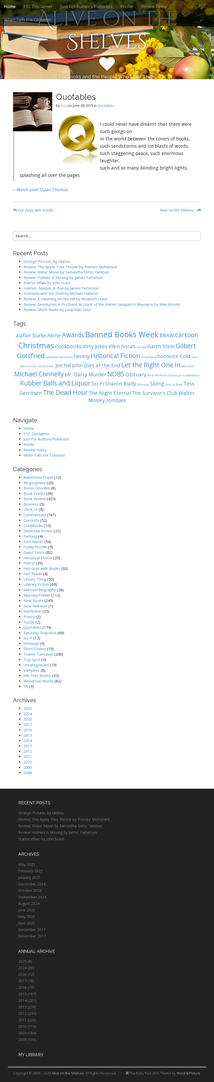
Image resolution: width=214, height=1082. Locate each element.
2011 (27, 756)
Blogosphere (34, 482)
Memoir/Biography (39, 589)
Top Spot (31, 659)
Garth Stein (161, 346)
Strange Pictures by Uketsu (46, 261)
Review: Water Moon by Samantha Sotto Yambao (66, 272)
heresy (82, 356)
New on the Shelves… (178, 210)
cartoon (186, 335)
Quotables (106, 105)
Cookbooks (68, 346)
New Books (33, 600)
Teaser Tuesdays (38, 654)
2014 (27, 740)
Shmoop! (31, 643)
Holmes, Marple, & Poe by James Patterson (61, 288)
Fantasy (141, 347)
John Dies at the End (96, 365)
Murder (97, 374)
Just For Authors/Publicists (86, 6)
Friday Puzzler (35, 546)
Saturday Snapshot (39, 632)
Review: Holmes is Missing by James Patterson (63, 277)
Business (31, 504)
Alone (54, 335)
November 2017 (32, 936)
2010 (27, 762)
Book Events (34, 493)
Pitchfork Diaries (166, 375)
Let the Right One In (151, 364)
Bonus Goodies (36, 488)
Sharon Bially (120, 383)
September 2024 (32, 896)
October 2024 (29, 890)
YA (25, 686)
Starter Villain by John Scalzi (46, 282)
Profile (126, 6)
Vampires (31, 670)
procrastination (189, 375)
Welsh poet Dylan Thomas (42, 189)
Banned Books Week (121, 334)
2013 (27, 745)
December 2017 (31, 929)
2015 (27, 735)
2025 (27, 708)
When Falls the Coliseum (28, 19)
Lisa (64, 105)
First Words (33, 541)
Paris (150, 375)
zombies (116, 400)
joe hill (63, 365)
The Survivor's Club (154, 393)
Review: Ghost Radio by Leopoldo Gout (57, 309)
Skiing (157, 383)
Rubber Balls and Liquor (55, 383)
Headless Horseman (59, 357)
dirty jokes (94, 346)
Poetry (29, 616)
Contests (31, 520)
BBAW (166, 335)
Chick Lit (30, 509)
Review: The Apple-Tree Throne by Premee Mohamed (69, 266)
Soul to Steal (173, 384)
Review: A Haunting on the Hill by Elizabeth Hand (65, 298)
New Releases (35, 606)
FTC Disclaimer (37, 6)
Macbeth (188, 366)
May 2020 (26, 916)
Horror (29, 563)
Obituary (135, 374)
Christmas (36, 345)
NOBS (115, 374)
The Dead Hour (65, 392)
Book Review (34, 498)
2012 (27, 751)
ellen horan (121, 346)
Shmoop (143, 384)
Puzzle (28, 622)
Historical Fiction (115, 355)
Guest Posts (34, 552)
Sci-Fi (98, 383)
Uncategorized (36, 664)
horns (164, 356)
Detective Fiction (38, 530)
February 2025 (30, 870)
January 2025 (29, 877)
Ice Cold (181, 356)
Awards (73, 335)
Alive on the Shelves (107, 31)
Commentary (34, 514)
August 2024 (28, 903)
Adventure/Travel (38, 477)
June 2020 (26, 909)
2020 (27, 719)
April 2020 (26, 923)
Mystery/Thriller (36, 595)
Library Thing (34, 579)
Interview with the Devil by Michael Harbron (60, 293)
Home (10, 6)
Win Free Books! (37, 675)
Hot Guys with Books (35, 210)
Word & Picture (188, 1073)
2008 (27, 772)
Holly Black (148, 357)
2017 (27, 724)
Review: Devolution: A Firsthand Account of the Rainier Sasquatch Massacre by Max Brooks (101, 304)
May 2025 (26, 864)
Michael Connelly (39, 374)
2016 (27, 729)
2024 (27, 713)
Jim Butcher (46, 366)
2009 (27, 767)
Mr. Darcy (76, 374)
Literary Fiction (36, 584)
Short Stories (34, 648)
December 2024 (31, 883)
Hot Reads (32, 573)
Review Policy (154, 6)
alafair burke (31, 335)
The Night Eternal (110, 393)
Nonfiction (32, 611)
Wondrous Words (38, 681)
